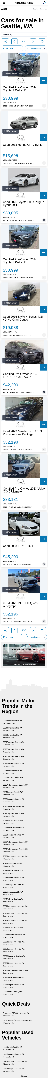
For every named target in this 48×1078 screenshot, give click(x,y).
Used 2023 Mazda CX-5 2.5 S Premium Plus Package (22, 433)
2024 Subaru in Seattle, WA (13, 829)
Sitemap (24, 1076)
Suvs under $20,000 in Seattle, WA (16, 1014)
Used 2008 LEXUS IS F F (20, 545)
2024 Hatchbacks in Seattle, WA (15, 907)
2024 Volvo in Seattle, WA (13, 900)
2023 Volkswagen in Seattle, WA (15, 843)
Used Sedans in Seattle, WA (13, 1055)
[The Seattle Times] (24, 2)
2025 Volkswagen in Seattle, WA (15, 786)
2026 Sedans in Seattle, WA (13, 879)
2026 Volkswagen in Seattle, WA (15, 971)
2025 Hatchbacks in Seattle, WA (15, 914)
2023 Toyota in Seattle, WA (13, 814)
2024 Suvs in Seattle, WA (12, 729)
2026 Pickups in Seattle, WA (13, 964)
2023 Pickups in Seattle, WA (13, 943)
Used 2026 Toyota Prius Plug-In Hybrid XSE (23, 203)
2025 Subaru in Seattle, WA (13, 807)
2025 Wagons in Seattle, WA (14, 957)
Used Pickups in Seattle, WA (13, 1070)
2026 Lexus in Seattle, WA (13, 929)
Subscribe (43, 9)
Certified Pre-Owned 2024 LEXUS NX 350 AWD (20, 375)
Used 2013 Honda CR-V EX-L (22, 144)
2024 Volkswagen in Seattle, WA (15, 850)
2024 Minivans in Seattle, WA (14, 936)
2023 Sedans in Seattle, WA (13, 836)
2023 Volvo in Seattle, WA (13, 872)
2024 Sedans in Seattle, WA (13, 765)
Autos (4, 8)
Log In (35, 9)
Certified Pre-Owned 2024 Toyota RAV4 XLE (20, 89)
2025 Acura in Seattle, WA (13, 893)
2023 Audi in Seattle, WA (12, 864)
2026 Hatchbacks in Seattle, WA (15, 921)
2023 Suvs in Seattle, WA (12, 736)
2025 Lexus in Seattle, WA (13, 822)
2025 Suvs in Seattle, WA (12, 722)
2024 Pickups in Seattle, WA (13, 886)
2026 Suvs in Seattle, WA (12, 772)
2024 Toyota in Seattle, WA (13, 743)
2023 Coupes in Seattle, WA (13, 986)
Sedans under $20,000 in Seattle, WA (17, 1021)
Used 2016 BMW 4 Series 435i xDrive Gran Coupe (23, 318)
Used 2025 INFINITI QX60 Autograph (20, 605)
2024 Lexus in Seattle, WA (13, 793)
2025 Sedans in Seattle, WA (13, 800)
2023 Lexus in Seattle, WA (13, 779)
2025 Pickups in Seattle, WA (13, 950)
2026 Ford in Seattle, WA (12, 993)
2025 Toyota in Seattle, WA (13, 750)
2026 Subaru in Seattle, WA (13, 979)
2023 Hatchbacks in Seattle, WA (15, 857)
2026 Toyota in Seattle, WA (13, 757)
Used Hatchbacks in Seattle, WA (15, 1062)
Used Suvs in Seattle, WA (12, 1048)
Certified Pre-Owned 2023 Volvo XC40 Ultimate (24, 490)
